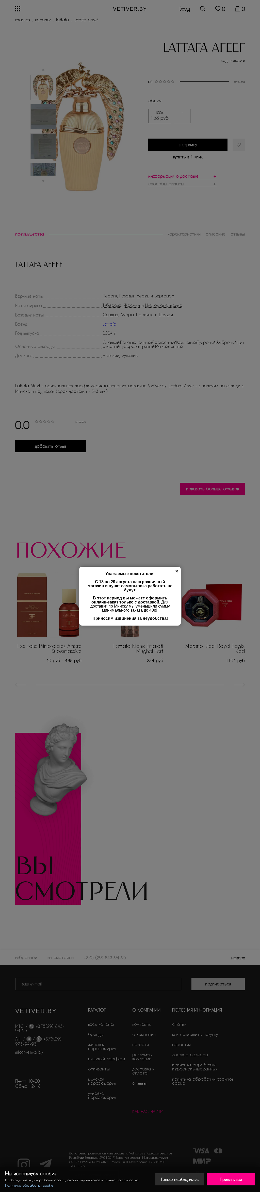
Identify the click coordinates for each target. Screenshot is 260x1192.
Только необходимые (180, 1179)
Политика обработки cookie (29, 1185)
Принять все (231, 1179)
